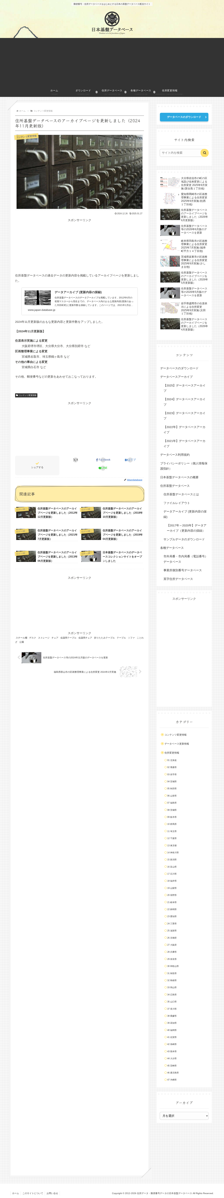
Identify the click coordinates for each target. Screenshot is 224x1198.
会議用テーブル (68, 637)
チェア (54, 637)
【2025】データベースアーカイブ (184, 388)
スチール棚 (21, 637)
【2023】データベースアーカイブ (184, 416)
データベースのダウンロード (184, 117)
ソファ (131, 637)
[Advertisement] (112, 62)
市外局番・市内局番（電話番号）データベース (185, 559)
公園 (21, 642)
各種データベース (172, 547)
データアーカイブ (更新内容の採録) (185, 514)
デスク (32, 637)
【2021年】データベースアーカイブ (184, 443)
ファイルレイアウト (176, 503)
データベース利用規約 (175, 454)
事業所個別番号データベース (182, 570)
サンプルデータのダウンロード (184, 539)
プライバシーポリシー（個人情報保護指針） (183, 466)
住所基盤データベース (175, 485)
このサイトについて (32, 1193)
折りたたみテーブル (104, 637)
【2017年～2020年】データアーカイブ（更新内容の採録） (186, 528)
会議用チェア (85, 637)
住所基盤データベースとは (181, 494)
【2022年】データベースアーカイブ (184, 429)
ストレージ (44, 637)
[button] (205, 153)
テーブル (121, 637)
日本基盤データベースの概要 (179, 477)
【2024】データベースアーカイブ (184, 402)
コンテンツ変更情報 (27, 395)
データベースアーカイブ (176, 376)
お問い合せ (52, 1193)
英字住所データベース (178, 579)
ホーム (15, 1193)
